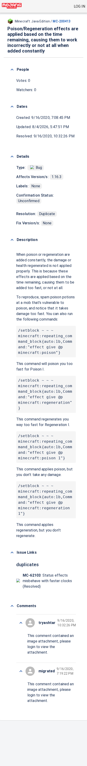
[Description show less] (12, 239)
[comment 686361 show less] (21, 622)
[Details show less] (12, 156)
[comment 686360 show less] (21, 671)
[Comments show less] (12, 606)
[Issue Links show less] (12, 552)
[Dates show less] (12, 106)
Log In (79, 6)
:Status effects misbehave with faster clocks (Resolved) (47, 581)
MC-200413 (61, 21)
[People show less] (12, 69)
